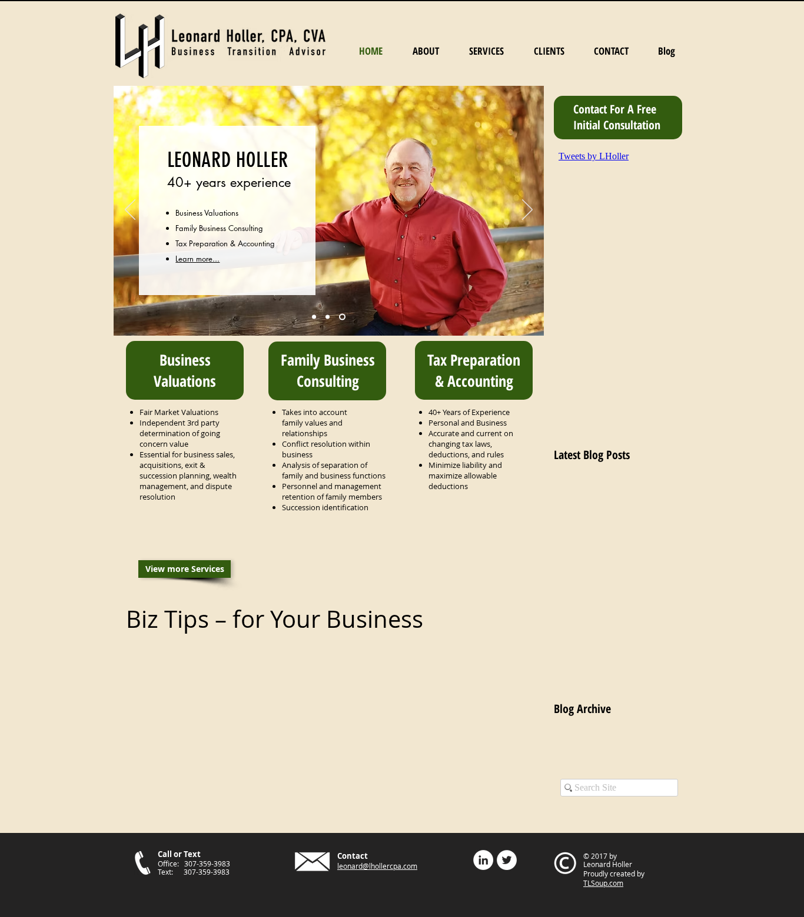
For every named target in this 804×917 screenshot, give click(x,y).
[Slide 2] (327, 317)
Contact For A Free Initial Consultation (616, 117)
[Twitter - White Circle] (507, 860)
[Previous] (130, 210)
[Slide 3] (342, 317)
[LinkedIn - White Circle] (483, 860)
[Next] (527, 210)
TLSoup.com (603, 883)
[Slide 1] (314, 317)
